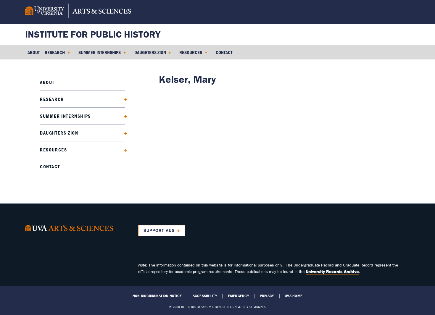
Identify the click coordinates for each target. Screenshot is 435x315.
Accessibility (205, 296)
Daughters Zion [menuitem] (149, 54)
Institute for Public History (92, 34)
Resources (53, 150)
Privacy (267, 296)
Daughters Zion (59, 133)
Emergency (238, 296)
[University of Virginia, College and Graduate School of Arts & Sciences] (78, 12)
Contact (50, 166)
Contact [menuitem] (224, 52)
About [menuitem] (34, 52)
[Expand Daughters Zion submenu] (123, 133)
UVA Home (293, 296)
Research (52, 99)
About (47, 82)
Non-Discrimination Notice (157, 296)
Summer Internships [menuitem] (98, 54)
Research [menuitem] (53, 54)
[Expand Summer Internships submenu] (123, 116)
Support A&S (159, 230)
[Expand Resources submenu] (123, 149)
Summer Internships (65, 116)
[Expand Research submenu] (123, 99)
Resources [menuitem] (189, 54)
